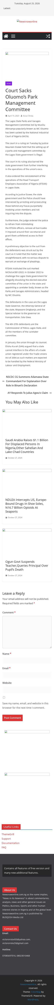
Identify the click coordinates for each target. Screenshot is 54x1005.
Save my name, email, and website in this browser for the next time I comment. (25, 705)
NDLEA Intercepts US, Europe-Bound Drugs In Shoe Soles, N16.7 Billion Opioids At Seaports (26, 505)
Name (6, 653)
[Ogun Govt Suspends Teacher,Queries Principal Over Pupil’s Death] (27, 530)
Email (6, 668)
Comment (9, 612)
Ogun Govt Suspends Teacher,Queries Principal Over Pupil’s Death (26, 566)
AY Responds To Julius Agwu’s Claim (28, 392)
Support (6, 838)
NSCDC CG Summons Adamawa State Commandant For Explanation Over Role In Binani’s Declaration (27, 381)
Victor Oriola (28, 116)
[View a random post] (48, 36)
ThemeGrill (8, 834)
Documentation (11, 843)
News (9, 83)
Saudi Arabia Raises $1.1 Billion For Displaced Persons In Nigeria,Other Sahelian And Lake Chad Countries (26, 446)
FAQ (4, 847)
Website (7, 683)
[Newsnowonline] (6, 36)
